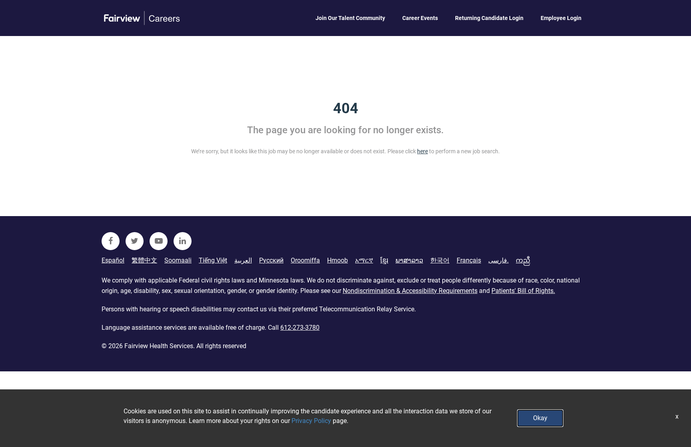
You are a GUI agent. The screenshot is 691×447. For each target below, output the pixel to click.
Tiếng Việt (213, 260)
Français (469, 260)
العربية (243, 260)
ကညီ (523, 260)
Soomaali (178, 260)
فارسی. (498, 260)
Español (113, 260)
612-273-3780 (300, 327)
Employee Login (561, 18)
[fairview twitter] (135, 241)
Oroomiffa (305, 260)
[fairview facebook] (111, 241)
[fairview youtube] (159, 241)
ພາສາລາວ (409, 260)
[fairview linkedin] (183, 241)
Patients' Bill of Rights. (523, 291)
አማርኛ (364, 260)
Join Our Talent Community (350, 18)
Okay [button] (540, 418)
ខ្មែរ (384, 260)
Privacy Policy (311, 421)
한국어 (439, 260)
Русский (271, 260)
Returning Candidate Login (489, 18)
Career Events (420, 18)
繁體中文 (144, 260)
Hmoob (337, 260)
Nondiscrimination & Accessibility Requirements (410, 291)
